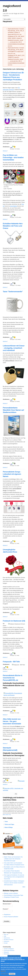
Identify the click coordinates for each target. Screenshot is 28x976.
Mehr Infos (3, 971)
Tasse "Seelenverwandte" (13, 292)
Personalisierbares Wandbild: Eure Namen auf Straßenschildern (13, 410)
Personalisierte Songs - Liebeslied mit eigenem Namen (12, 474)
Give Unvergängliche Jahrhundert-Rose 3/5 (11, 613)
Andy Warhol (13, 206)
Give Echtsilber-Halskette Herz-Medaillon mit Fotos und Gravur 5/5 (15, 283)
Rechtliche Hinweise (8, 939)
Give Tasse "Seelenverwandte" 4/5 (13, 337)
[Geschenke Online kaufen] (13, 848)
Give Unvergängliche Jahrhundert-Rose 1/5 (10, 613)
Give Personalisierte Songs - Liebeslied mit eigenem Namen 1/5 (10, 541)
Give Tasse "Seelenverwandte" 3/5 (11, 337)
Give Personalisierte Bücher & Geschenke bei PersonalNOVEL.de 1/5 (10, 711)
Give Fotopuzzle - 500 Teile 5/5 (7, 667)
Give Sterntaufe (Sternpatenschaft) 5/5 (7, 780)
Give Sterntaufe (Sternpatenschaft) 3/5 (4, 780)
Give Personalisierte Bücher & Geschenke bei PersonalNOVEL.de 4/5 (13, 711)
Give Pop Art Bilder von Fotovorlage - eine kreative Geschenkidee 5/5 (15, 215)
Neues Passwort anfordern (11, 916)
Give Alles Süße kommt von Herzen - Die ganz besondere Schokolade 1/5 (10, 739)
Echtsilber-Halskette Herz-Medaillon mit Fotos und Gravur (13, 226)
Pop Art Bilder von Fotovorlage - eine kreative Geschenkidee (13, 157)
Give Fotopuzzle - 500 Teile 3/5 (4, 667)
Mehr (24, 887)
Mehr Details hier (6, 814)
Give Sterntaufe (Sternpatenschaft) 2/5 (3, 780)
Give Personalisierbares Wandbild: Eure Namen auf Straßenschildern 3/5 (11, 463)
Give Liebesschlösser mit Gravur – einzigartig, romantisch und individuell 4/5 (13, 399)
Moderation (6, 953)
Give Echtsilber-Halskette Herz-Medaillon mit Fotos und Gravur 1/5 (10, 283)
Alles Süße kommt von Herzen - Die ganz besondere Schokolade (12, 721)
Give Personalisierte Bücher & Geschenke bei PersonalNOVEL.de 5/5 (15, 711)
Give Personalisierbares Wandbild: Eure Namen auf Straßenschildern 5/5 (15, 463)
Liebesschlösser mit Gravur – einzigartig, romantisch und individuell (13, 348)
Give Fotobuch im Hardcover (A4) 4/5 (13, 653)
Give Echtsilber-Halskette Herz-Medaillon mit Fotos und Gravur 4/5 (13, 283)
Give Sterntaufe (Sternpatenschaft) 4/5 (5, 780)
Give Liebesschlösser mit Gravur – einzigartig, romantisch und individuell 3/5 (11, 399)
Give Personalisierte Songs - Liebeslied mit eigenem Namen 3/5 (11, 541)
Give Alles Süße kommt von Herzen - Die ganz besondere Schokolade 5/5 (15, 739)
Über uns (6, 934)
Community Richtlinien (9, 950)
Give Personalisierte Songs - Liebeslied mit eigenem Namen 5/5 (15, 541)
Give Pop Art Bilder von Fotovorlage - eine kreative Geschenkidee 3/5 (11, 215)
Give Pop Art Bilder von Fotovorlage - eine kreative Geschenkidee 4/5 (13, 215)
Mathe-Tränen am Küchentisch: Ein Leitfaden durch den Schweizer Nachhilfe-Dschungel (13, 858)
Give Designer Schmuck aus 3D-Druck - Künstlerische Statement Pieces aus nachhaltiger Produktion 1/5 (10, 147)
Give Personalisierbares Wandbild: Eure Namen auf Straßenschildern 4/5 (13, 463)
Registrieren (7, 914)
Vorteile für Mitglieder (9, 948)
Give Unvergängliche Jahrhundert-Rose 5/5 (15, 613)
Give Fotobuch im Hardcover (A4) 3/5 (11, 653)
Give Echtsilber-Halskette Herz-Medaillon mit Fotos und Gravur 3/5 (11, 283)
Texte (6, 821)
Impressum (6, 941)
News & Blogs (9, 827)
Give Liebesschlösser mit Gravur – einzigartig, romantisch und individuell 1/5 (10, 399)
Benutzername (7, 903)
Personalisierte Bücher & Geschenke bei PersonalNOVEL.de (12, 677)
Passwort (6, 909)
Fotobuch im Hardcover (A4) (14, 621)
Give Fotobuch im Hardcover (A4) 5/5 (15, 653)
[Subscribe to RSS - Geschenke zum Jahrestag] (14, 790)
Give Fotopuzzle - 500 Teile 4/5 (5, 667)
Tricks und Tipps (9, 824)
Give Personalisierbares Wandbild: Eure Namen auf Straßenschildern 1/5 (10, 463)
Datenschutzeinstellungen (14, 955)
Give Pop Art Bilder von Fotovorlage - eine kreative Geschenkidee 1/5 (10, 215)
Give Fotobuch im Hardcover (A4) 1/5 (10, 653)
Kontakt (5, 943)
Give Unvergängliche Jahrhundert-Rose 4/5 (13, 613)
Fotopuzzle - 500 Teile (11, 662)
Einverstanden (4, 973)
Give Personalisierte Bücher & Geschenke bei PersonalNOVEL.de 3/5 (11, 711)
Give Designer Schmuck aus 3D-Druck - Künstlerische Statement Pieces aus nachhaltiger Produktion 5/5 (15, 147)
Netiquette (6, 952)
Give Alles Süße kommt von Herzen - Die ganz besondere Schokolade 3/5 (11, 739)
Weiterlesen (5, 150)
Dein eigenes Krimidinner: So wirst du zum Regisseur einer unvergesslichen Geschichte (14, 876)
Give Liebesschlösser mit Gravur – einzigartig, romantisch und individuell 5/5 (15, 399)
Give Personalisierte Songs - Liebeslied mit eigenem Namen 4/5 (13, 541)
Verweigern (12, 973)
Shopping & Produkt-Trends (11, 897)
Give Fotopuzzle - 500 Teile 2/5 (3, 667)
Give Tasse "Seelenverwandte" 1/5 (10, 337)
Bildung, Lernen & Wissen (11, 893)
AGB (5, 936)
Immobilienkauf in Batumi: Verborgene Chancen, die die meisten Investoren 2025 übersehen (14, 882)
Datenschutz (7, 937)
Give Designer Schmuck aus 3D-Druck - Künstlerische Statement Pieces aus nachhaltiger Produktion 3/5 (11, 147)
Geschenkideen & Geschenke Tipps (13, 895)
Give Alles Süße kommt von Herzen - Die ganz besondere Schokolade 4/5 (13, 739)
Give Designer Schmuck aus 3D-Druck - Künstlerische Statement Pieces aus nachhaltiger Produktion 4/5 (13, 147)
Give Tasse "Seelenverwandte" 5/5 (15, 337)
